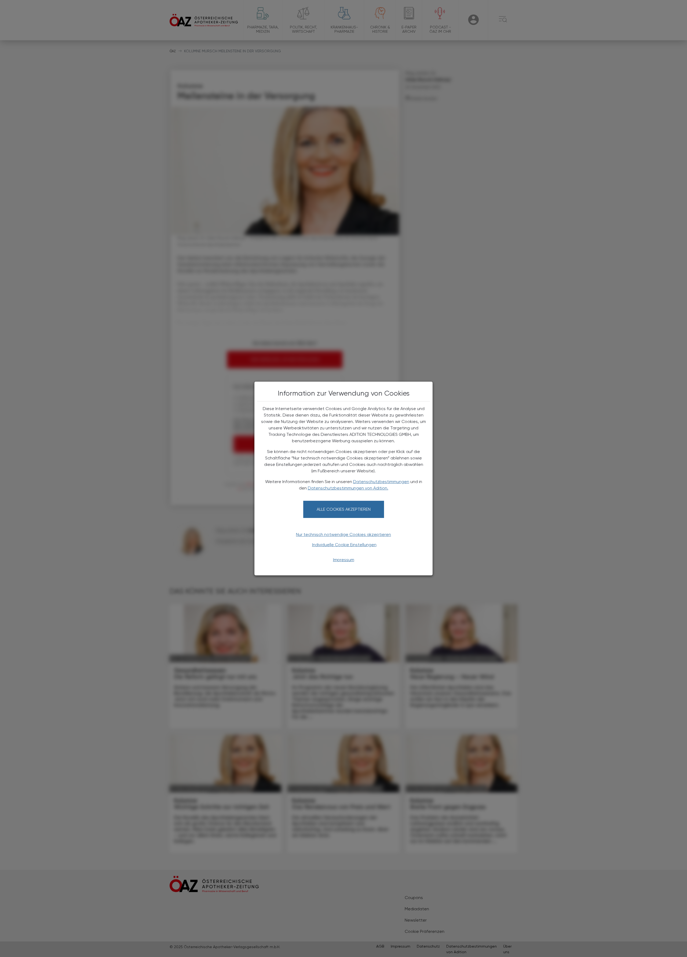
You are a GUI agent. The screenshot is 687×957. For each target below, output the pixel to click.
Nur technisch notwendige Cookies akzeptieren (343, 534)
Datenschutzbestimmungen (381, 481)
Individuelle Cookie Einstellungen (344, 544)
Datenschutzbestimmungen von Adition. (348, 488)
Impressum (343, 559)
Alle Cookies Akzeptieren (344, 509)
